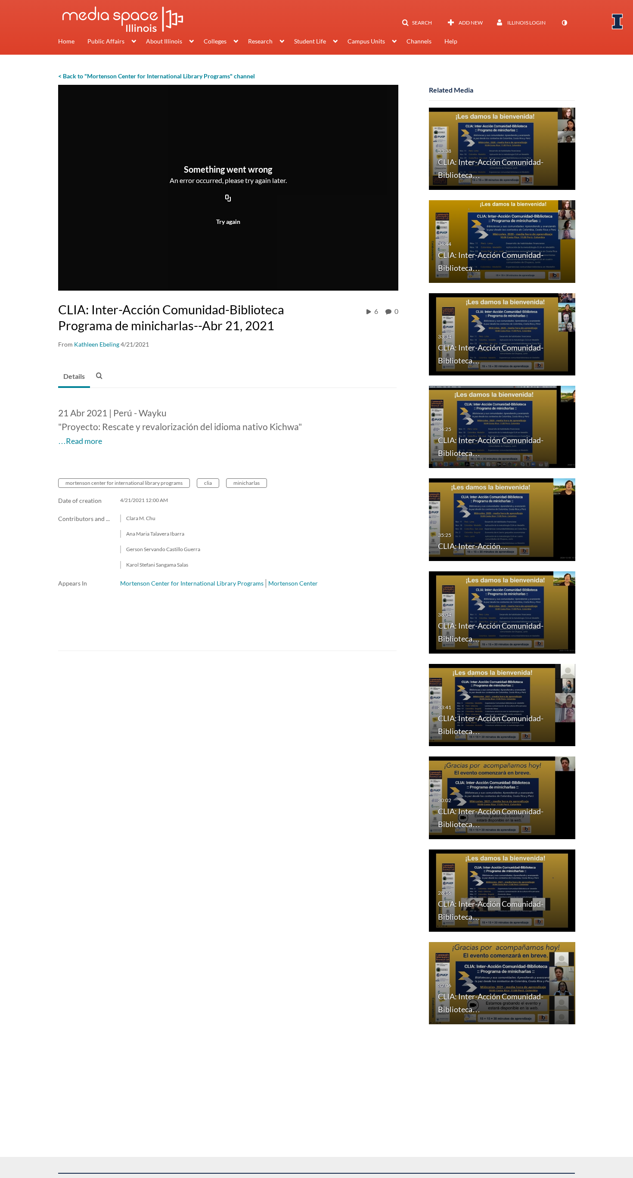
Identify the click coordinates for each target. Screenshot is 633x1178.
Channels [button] (418, 41)
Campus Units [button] (366, 41)
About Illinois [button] (164, 41)
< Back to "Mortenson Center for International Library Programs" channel (156, 76)
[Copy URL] (228, 199)
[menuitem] (72, 42)
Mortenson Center (293, 583)
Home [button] (66, 41)
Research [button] (260, 41)
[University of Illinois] (617, 21)
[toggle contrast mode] (564, 23)
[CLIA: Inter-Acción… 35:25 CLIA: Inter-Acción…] (502, 519)
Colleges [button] (215, 41)
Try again (228, 221)
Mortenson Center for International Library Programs (192, 583)
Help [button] (450, 41)
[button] (417, 23)
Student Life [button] (310, 41)
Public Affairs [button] (105, 41)
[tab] (74, 377)
